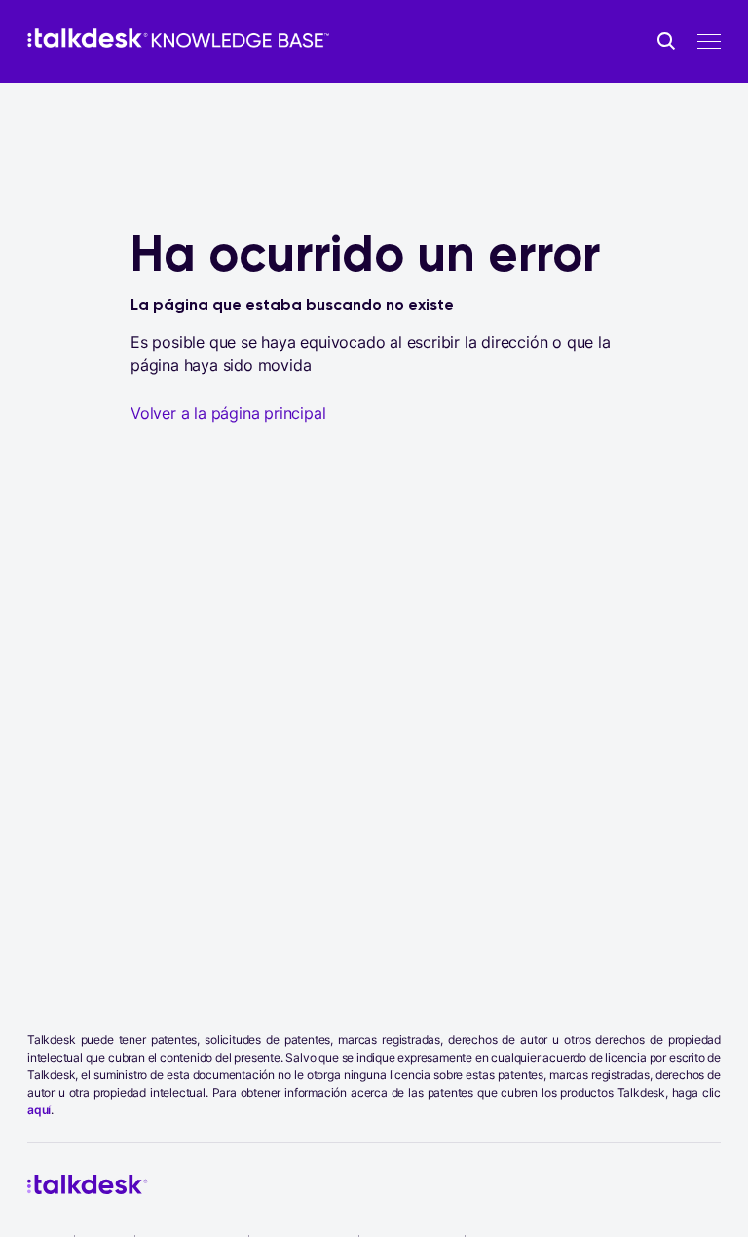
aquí (39, 1110)
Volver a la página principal (228, 413)
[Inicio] (178, 38)
